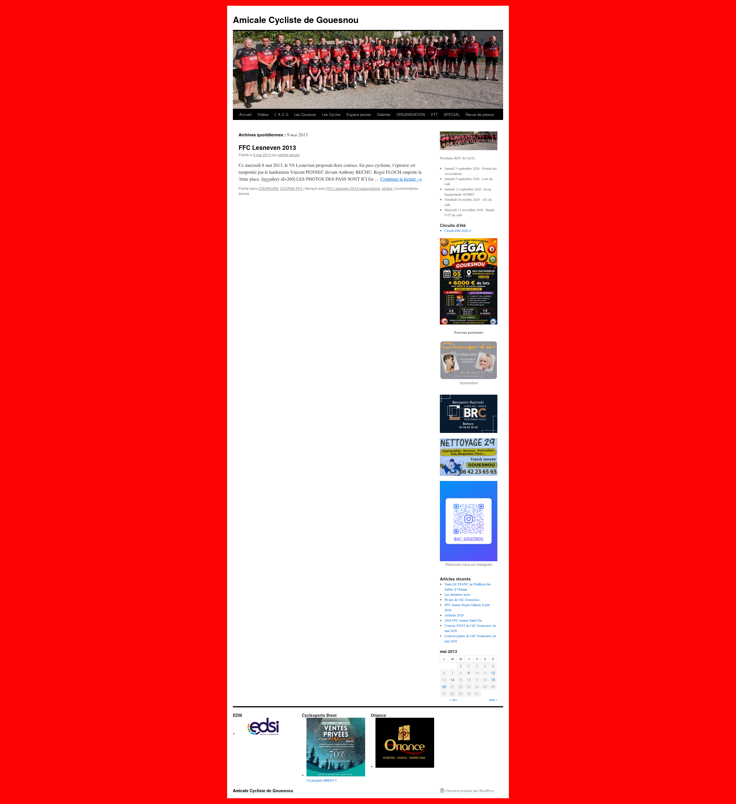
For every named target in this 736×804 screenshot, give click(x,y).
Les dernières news (457, 594)
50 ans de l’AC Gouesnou (461, 599)
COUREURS (268, 188)
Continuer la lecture (401, 179)
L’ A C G (281, 114)
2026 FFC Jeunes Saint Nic (463, 620)
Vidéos (263, 114)
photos (387, 188)
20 (444, 686)
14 (452, 679)
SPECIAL (452, 114)
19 (493, 679)
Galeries (384, 114)
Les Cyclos (331, 114)
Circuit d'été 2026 (456, 230)
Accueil (245, 114)
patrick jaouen (289, 154)
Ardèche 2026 (454, 615)
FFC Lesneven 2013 (267, 147)
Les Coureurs (305, 114)
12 (493, 672)
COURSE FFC (291, 188)
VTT (434, 114)
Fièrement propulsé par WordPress (470, 790)
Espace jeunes (358, 114)
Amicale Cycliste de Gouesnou (296, 19)
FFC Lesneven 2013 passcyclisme (353, 188)
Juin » (493, 699)
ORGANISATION (410, 114)
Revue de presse (479, 114)
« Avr (453, 699)
